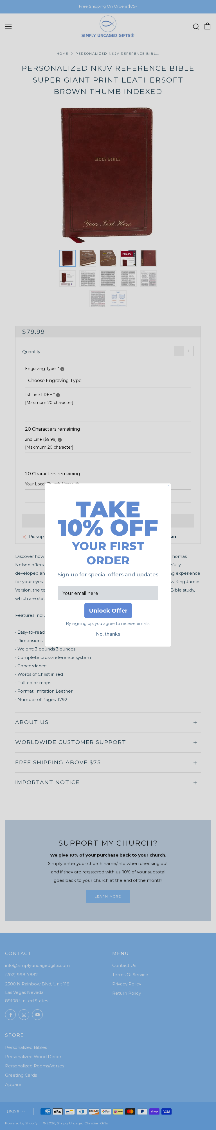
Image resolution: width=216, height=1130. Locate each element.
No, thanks (108, 634)
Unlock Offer (108, 610)
